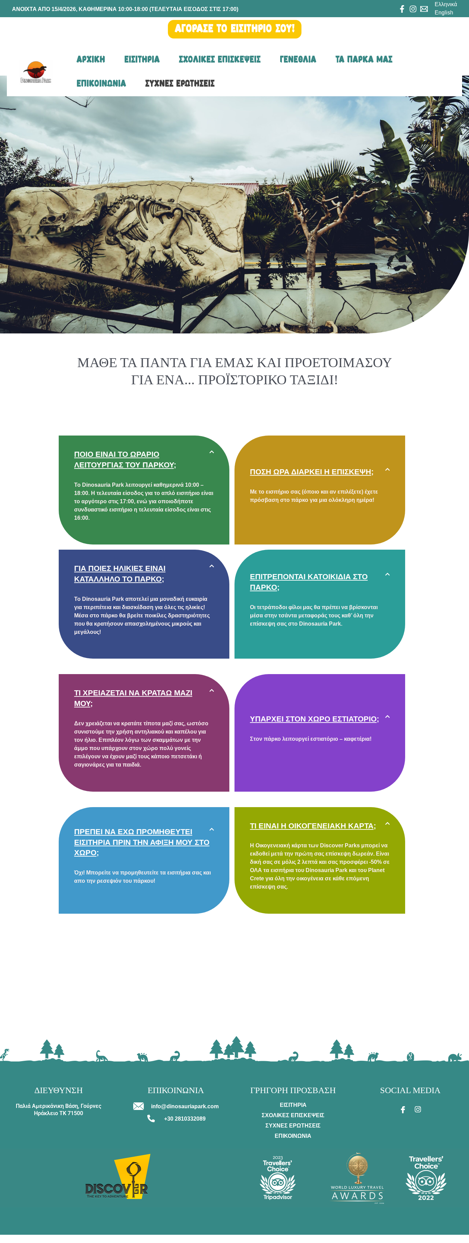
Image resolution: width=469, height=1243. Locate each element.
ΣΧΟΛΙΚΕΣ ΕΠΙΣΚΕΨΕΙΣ (220, 60)
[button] (144, 460)
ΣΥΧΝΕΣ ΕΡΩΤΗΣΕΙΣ (180, 84)
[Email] (424, 9)
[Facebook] (402, 9)
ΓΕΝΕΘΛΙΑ (298, 60)
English (444, 12)
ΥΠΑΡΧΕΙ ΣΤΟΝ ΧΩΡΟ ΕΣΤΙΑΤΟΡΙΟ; (314, 719)
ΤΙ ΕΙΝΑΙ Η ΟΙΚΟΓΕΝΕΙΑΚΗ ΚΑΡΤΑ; (313, 826)
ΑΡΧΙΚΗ (91, 60)
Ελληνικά (446, 4)
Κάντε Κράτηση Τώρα (25, 1239)
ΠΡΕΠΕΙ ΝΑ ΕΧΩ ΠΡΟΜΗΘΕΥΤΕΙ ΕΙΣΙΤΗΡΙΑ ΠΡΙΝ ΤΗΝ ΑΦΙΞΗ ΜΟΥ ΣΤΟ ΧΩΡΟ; (141, 842)
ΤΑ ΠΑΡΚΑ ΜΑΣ (363, 60)
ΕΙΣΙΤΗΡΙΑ (142, 60)
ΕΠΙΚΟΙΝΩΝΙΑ (101, 84)
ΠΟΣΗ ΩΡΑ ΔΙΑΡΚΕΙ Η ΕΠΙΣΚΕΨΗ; (312, 472)
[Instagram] (413, 9)
